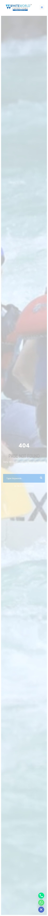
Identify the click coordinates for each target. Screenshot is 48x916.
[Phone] (41, 896)
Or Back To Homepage (24, 486)
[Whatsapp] (41, 903)
